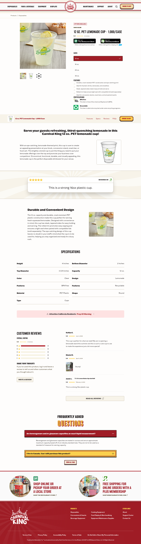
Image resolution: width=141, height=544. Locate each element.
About (125, 512)
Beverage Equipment (77, 518)
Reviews (106, 119)
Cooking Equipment (98, 512)
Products (13, 15)
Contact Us (126, 518)
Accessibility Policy (59, 535)
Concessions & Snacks (78, 515)
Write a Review (25, 380)
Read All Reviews (93, 398)
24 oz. (77, 70)
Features (90, 119)
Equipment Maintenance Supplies (102, 518)
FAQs (114, 119)
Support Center (128, 515)
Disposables (22, 15)
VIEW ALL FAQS (70, 462)
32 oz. (77, 76)
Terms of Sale (76, 535)
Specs (98, 119)
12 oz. (77, 58)
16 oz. (77, 64)
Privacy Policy (42, 535)
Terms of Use (27, 535)
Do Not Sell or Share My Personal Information (103, 535)
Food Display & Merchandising (101, 515)
